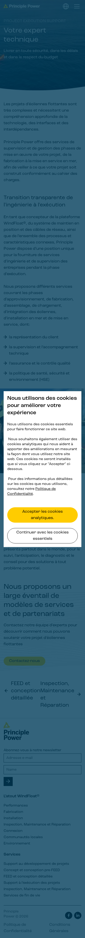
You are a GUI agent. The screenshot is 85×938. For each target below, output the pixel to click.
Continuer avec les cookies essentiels (42, 536)
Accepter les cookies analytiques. (42, 515)
